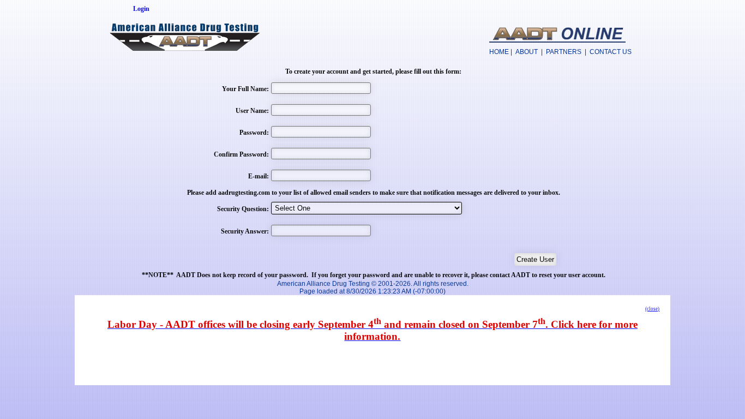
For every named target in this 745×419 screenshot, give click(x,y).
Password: (254, 132)
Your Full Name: (245, 89)
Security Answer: (245, 231)
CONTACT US (611, 52)
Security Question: (243, 209)
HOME (499, 52)
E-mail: (258, 176)
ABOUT (526, 52)
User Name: (252, 111)
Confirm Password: (241, 154)
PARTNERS (563, 52)
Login (141, 9)
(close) (652, 309)
